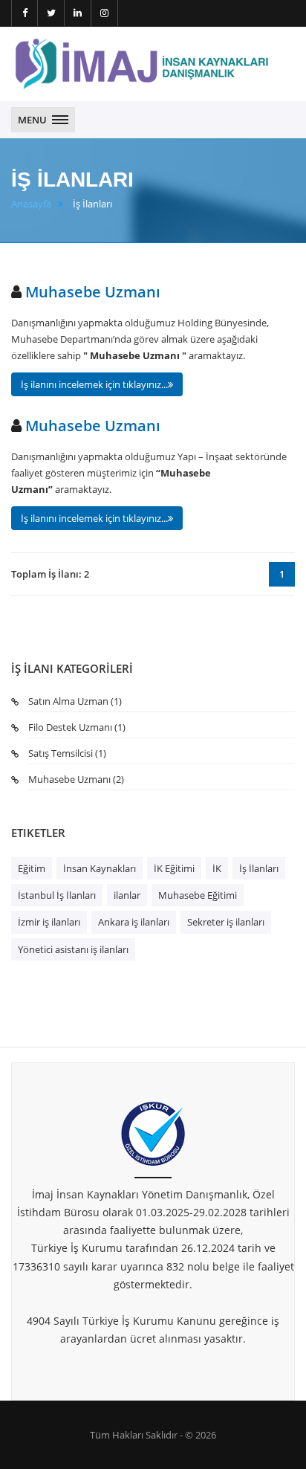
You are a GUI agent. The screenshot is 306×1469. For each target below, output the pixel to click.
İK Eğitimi (174, 868)
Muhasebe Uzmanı (91, 292)
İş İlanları (259, 868)
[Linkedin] (78, 13)
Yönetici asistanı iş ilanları (73, 949)
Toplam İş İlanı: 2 (50, 574)
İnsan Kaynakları (99, 868)
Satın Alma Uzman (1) (75, 701)
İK (216, 868)
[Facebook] (24, 13)
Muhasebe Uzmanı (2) (76, 779)
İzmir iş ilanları (49, 922)
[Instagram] (104, 13)
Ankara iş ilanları (133, 922)
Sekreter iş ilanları (225, 922)
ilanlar (127, 895)
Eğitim (31, 868)
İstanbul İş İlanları (57, 895)
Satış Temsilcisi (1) (67, 753)
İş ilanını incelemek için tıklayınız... (94, 384)
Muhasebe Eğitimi (197, 895)
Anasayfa (31, 204)
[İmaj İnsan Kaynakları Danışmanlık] (141, 64)
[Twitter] (51, 13)
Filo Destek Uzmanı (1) (77, 727)
